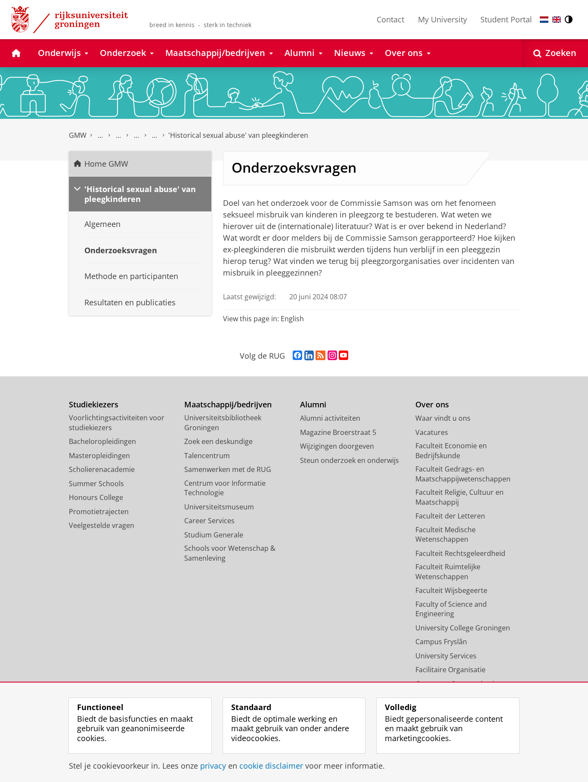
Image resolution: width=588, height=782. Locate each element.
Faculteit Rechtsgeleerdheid (460, 553)
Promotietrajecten (99, 511)
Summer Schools (96, 483)
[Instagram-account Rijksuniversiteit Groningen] (332, 356)
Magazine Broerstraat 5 (338, 432)
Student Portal (506, 19)
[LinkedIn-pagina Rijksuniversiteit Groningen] (309, 356)
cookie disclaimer (271, 766)
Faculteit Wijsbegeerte (451, 590)
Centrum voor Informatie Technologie (225, 488)
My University (442, 19)
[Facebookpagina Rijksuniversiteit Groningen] (297, 356)
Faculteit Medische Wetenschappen (445, 534)
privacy (213, 766)
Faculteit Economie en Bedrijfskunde (451, 450)
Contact (390, 19)
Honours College (96, 497)
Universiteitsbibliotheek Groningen (222, 422)
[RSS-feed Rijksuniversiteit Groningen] (320, 356)
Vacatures (431, 432)
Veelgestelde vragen (101, 525)
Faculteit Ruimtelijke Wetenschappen (447, 571)
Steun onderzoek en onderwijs (349, 460)
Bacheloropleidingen (102, 441)
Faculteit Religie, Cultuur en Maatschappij (459, 497)
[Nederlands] (544, 19)
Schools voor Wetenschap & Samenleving (229, 553)
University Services (446, 656)
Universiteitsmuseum (219, 507)
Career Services (209, 520)
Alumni (313, 405)
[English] (556, 19)
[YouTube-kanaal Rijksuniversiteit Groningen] (343, 356)
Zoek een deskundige (218, 441)
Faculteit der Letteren (450, 516)
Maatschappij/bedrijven (228, 405)
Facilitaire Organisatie (450, 669)
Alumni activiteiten (330, 418)
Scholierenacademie (102, 469)
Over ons (432, 405)
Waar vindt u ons (442, 418)
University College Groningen (462, 628)
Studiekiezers (93, 405)
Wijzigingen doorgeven (337, 446)
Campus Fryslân (441, 641)
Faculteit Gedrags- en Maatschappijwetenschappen (463, 474)
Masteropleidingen (99, 455)
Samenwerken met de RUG (227, 469)
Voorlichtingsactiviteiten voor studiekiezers (116, 422)
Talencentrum (207, 455)
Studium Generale (213, 535)
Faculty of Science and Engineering (451, 609)
